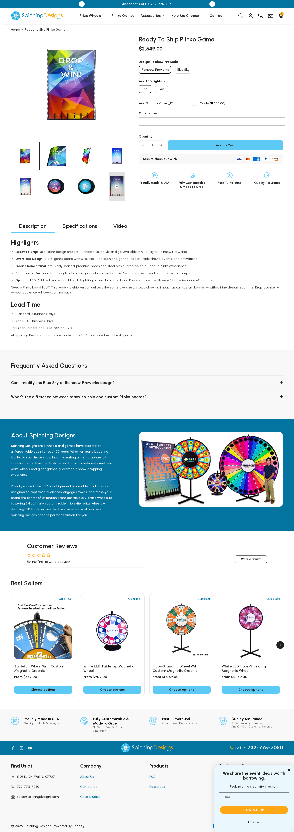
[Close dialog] (289, 770)
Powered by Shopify (69, 826)
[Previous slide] (82, 4)
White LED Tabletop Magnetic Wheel (108, 668)
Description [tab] (33, 226)
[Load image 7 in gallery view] (86, 186)
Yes (162, 89)
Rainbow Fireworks (155, 69)
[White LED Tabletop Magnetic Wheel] (112, 630)
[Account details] (250, 15)
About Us (87, 777)
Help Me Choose (185, 15)
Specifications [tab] (80, 226)
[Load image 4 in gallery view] (117, 156)
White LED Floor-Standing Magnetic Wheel (244, 668)
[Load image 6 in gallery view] (56, 186)
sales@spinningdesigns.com (38, 797)
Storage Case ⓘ (158, 103)
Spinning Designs (38, 826)
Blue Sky (183, 69)
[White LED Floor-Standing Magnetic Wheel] (251, 630)
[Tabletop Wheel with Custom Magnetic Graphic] (43, 630)
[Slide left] (14, 645)
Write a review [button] (251, 559)
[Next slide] (212, 4)
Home (15, 29)
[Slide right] (280, 645)
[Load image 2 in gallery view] (56, 156)
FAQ (152, 777)
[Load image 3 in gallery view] (86, 156)
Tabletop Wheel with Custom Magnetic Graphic (39, 668)
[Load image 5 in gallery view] (25, 186)
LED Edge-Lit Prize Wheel (172, 4)
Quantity (145, 136)
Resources (157, 787)
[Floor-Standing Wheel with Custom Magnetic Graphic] (182, 630)
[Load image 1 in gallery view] (25, 156)
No (146, 89)
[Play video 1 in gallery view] (117, 186)
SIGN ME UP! (254, 810)
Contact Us (88, 787)
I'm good (254, 822)
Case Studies (90, 797)
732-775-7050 (28, 787)
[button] (93, 15)
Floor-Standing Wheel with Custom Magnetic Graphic (175, 668)
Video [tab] (120, 226)
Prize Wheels (90, 15)
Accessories (150, 15)
